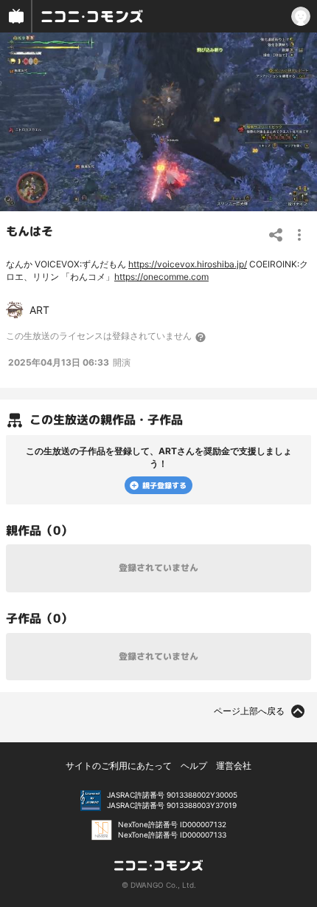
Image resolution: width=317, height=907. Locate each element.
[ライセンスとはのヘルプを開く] (201, 336)
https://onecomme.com (161, 276)
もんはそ (29, 231)
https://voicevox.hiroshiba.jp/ (187, 264)
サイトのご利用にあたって (119, 765)
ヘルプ (194, 765)
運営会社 (233, 765)
